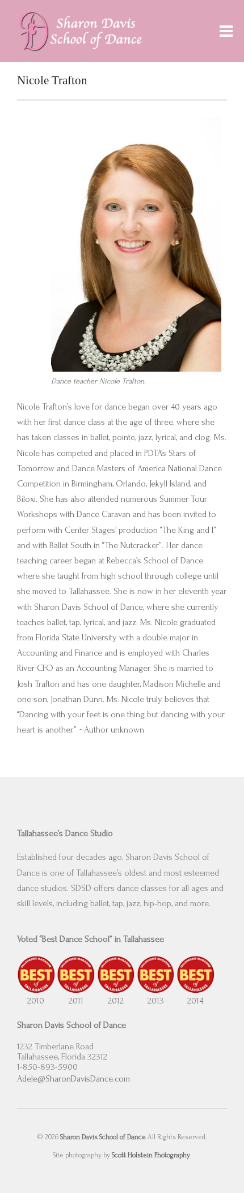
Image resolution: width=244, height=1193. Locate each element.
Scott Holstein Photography (151, 1155)
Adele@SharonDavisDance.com (73, 1079)
